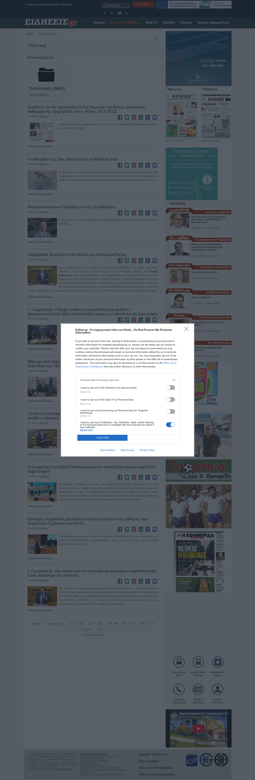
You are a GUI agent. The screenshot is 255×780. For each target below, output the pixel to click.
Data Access (127, 450)
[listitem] (127, 380)
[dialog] (127, 390)
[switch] (170, 387)
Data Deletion (107, 450)
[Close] (187, 330)
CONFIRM (102, 438)
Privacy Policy (147, 450)
